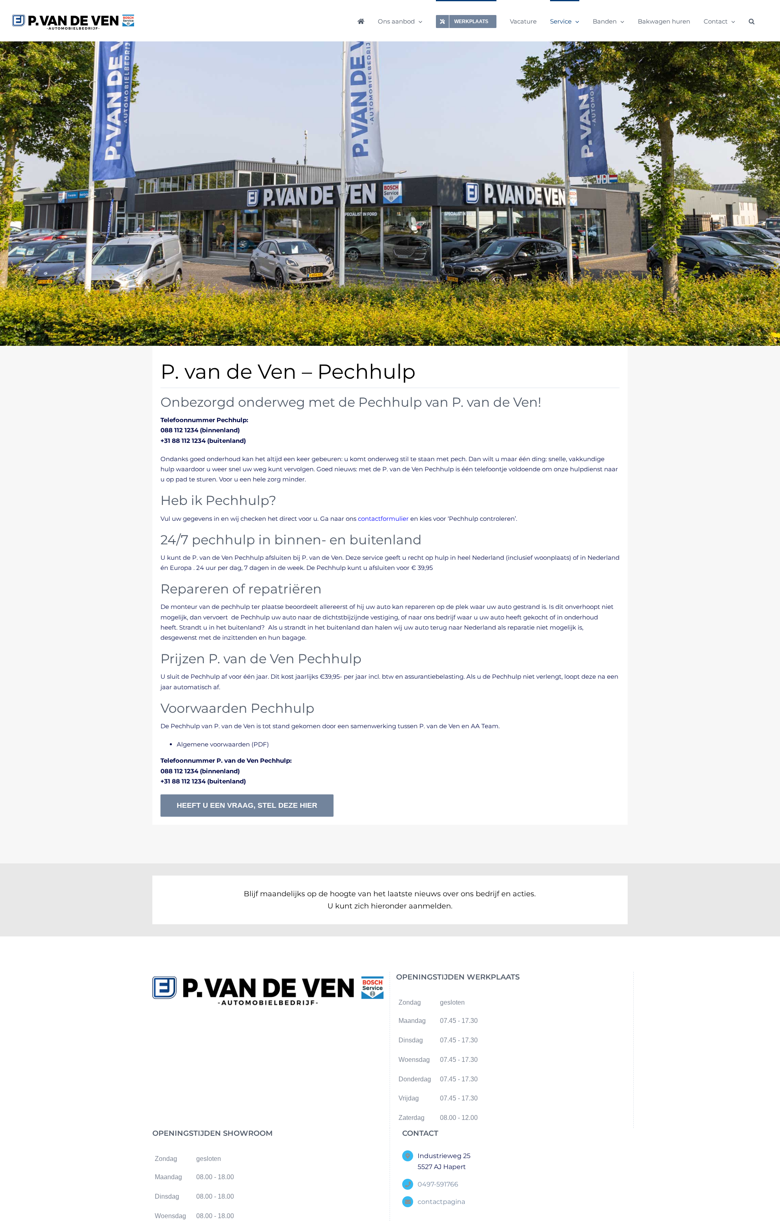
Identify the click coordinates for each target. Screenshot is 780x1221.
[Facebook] (261, 1031)
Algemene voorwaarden (213, 744)
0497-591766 (438, 1184)
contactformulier (383, 518)
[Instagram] (274, 1031)
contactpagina (441, 1202)
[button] (751, 20)
